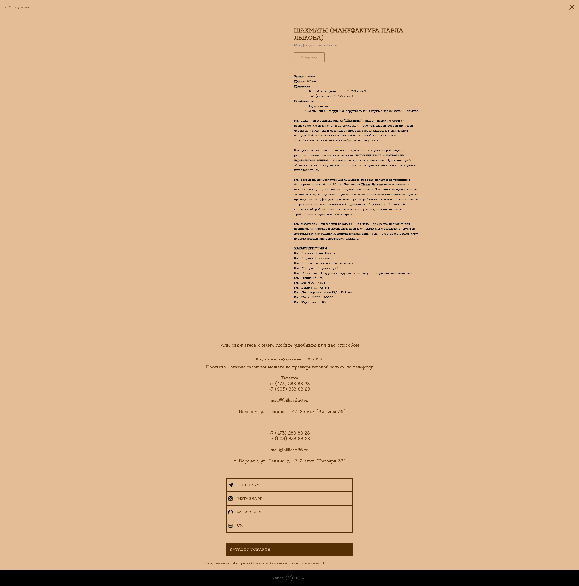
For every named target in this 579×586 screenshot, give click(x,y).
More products (19, 7)
